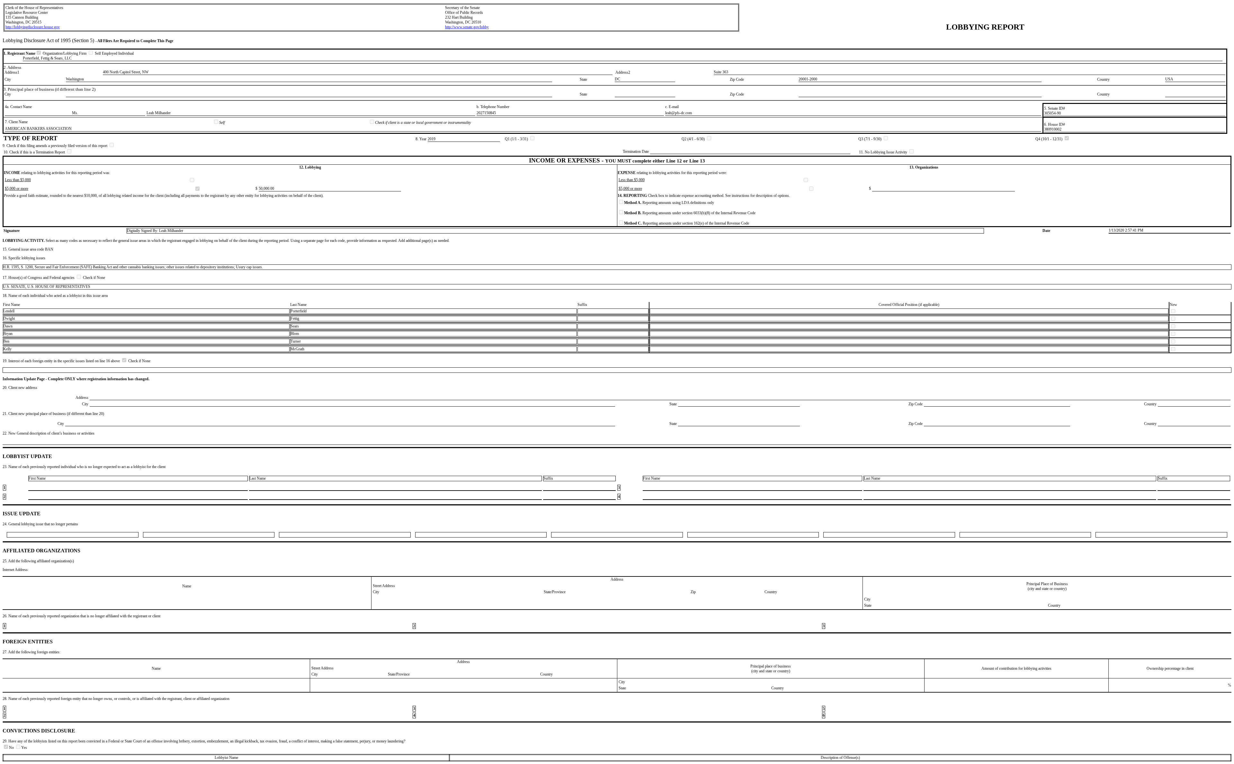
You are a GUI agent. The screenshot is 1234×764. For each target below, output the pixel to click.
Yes (24, 747)
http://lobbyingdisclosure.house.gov (32, 27)
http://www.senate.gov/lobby (467, 27)
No (12, 747)
